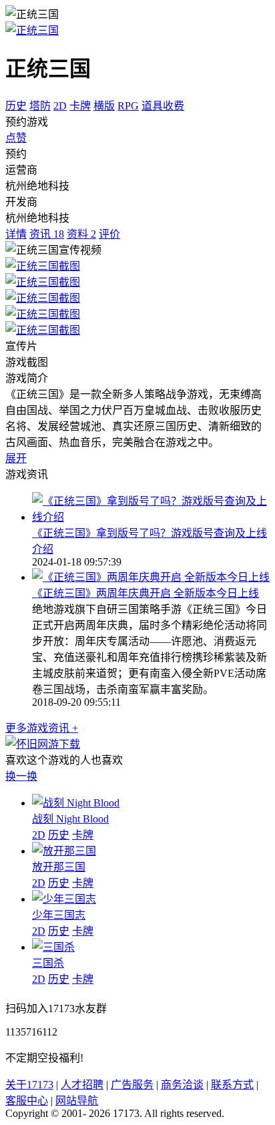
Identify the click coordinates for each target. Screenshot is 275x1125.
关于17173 (29, 1084)
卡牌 (80, 105)
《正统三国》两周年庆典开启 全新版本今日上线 (145, 593)
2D (60, 105)
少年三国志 (58, 915)
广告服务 (132, 1084)
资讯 (46, 234)
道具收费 (163, 105)
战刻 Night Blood (70, 819)
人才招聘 (82, 1084)
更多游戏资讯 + (41, 728)
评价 (109, 234)
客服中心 (26, 1100)
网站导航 (76, 1100)
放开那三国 (58, 867)
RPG (128, 105)
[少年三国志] (64, 899)
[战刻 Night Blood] (75, 803)
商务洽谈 (182, 1084)
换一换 (21, 776)
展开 (16, 458)
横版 (104, 105)
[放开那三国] (64, 851)
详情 (16, 234)
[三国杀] (53, 947)
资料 (81, 234)
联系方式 (232, 1084)
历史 (16, 105)
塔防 (40, 105)
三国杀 (48, 963)
